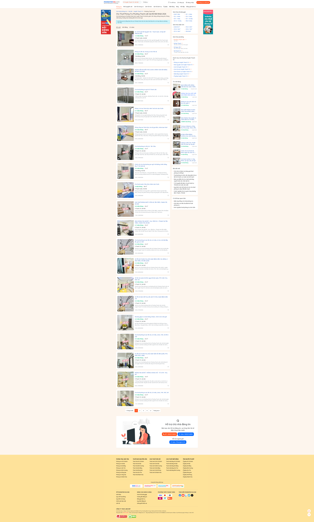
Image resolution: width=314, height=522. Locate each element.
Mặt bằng (171, 6)
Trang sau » (156, 410)
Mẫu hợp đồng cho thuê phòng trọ (183, 201)
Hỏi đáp (182, 6)
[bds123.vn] (136, 486)
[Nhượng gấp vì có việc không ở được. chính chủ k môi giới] (125, 322)
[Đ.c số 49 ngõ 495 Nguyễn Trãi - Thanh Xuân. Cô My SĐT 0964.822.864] (125, 38)
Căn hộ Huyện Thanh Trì (180, 67)
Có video (131, 27)
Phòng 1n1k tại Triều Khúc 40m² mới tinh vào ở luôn (149, 108)
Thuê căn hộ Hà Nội (154, 463)
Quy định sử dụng (120, 499)
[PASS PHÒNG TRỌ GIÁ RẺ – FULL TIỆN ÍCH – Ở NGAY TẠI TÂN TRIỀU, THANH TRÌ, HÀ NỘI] (125, 228)
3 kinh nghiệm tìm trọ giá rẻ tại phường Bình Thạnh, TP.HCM (185, 192)
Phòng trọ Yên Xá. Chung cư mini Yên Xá (146, 51)
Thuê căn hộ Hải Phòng (155, 470)
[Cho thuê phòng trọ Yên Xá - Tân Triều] (125, 152)
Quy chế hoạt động (121, 496)
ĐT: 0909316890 (170, 434)
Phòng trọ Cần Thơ (120, 468)
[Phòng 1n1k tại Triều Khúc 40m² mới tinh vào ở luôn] (125, 114)
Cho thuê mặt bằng (172, 459)
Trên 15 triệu (189, 21)
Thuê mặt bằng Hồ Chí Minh (173, 461)
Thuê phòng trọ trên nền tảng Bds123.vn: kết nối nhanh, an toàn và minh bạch (185, 176)
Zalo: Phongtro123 (178, 442)
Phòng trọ (119, 6)
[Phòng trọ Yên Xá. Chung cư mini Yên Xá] (125, 57)
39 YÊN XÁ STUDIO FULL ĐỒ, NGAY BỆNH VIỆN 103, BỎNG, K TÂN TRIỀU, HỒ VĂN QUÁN (151, 260)
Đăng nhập (191, 2)
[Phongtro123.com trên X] (189, 496)
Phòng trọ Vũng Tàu (121, 474)
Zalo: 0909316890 (187, 434)
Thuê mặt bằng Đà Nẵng (172, 466)
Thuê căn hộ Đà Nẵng (155, 468)
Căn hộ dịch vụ (157, 6)
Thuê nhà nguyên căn (140, 459)
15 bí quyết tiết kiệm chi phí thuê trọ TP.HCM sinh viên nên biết (184, 184)
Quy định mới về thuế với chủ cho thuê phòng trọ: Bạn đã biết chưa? (184, 188)
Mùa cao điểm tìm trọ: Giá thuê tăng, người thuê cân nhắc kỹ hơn (184, 180)
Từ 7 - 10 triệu (189, 18)
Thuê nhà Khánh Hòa (138, 474)
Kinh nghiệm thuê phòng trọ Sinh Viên (184, 207)
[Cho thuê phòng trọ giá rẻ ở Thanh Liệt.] (125, 95)
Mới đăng (125, 27)
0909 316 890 (125, 512)
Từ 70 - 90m (177, 31)
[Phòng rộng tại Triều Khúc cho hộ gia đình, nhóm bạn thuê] (125, 133)
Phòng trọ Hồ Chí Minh (121, 461)
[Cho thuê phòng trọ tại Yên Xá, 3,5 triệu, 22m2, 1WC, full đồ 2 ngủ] (125, 341)
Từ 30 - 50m (177, 29)
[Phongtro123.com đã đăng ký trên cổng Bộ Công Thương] (121, 516)
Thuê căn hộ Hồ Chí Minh (156, 461)
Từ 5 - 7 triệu (177, 18)
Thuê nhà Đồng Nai (137, 470)
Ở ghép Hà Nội (186, 463)
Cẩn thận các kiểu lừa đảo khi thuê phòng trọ (183, 204)
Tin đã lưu (173, 2)
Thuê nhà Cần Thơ (137, 472)
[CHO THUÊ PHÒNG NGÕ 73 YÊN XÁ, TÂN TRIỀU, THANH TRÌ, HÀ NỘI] (125, 209)
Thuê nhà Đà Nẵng (137, 468)
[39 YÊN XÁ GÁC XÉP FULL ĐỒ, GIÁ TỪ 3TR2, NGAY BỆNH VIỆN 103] (125, 303)
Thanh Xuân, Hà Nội (141, 38)
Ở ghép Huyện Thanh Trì (180, 76)
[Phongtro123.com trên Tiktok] (192, 496)
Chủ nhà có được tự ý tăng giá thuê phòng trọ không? (183, 172)
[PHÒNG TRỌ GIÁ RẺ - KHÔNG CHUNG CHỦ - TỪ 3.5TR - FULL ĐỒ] (125, 379)
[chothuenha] (150, 486)
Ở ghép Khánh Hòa (187, 477)
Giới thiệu (118, 494)
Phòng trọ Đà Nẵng (121, 466)
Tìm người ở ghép (188, 459)
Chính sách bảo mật (121, 501)
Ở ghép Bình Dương (188, 468)
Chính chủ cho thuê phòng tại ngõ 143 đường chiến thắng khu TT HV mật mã (151, 165)
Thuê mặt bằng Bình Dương (173, 470)
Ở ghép (165, 6)
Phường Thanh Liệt (179, 39)
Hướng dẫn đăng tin (142, 496)
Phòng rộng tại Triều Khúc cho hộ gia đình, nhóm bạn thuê (151, 127)
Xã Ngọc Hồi (177, 47)
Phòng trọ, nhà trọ (122, 459)
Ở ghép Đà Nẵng (187, 466)
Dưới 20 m (177, 27)
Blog (177, 6)
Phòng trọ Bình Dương (121, 470)
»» (150, 410)
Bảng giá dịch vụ (191, 6)
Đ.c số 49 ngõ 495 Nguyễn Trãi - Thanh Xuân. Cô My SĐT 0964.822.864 (150, 32)
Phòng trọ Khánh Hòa (121, 477)
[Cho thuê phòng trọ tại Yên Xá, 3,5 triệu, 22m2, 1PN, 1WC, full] (125, 398)
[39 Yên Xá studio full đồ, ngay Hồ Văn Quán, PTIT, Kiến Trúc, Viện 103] (125, 284)
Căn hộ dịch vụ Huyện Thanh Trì (183, 71)
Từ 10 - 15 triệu (177, 21)
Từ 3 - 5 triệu (189, 16)
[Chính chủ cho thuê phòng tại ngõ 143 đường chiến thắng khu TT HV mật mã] (125, 171)
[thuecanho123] (164, 486)
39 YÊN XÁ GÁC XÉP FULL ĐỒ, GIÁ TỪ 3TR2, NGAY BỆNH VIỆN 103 (151, 297)
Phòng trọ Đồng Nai (121, 472)
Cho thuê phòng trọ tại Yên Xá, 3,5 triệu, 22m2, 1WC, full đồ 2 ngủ (151, 335)
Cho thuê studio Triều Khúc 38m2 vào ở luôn (147, 184)
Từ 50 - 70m (189, 29)
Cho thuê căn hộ (155, 459)
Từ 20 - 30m (189, 27)
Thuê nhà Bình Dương (138, 466)
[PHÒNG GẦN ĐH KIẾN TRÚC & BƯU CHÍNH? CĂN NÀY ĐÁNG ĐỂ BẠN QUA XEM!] (125, 76)
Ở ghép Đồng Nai (187, 472)
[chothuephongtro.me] (177, 486)
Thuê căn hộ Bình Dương (156, 466)
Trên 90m (188, 31)
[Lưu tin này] (168, 45)
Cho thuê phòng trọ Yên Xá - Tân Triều (145, 146)
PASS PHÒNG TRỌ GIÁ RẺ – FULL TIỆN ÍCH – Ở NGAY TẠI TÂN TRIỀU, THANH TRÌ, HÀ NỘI (151, 222)
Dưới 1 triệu (177, 14)
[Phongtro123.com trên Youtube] (183, 496)
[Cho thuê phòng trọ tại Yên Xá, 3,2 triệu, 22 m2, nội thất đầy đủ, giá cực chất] (125, 247)
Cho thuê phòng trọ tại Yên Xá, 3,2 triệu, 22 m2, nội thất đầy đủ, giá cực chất (151, 241)
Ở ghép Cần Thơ (187, 470)
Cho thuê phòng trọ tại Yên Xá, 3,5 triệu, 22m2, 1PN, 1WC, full (152, 392)
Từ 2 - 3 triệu (177, 16)
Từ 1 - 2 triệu (189, 14)
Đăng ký (181, 2)
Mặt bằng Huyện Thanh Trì (181, 74)
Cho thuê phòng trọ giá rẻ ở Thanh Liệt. (146, 89)
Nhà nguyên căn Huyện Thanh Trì (183, 64)
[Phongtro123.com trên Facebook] (180, 496)
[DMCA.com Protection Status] (132, 516)
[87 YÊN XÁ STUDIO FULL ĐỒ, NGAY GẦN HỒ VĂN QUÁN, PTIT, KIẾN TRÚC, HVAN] (125, 360)
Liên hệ (118, 503)
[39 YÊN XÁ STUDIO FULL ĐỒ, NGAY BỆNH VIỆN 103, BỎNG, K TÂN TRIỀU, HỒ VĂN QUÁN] (125, 266)
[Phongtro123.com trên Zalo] (186, 496)
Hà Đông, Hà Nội (140, 56)
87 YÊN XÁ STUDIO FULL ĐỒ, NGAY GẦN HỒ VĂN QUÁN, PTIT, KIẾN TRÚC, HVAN (151, 354)
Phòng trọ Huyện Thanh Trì (181, 62)
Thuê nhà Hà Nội (137, 463)
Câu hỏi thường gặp (142, 494)
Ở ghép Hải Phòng (187, 474)
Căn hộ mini (148, 6)
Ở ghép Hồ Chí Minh (188, 461)
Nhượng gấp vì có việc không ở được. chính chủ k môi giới (151, 317)
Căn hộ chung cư (138, 6)
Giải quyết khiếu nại (142, 503)
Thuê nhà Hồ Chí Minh (138, 461)
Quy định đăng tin (141, 501)
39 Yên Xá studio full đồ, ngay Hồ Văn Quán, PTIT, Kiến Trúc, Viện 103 (151, 278)
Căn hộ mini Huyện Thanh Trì (182, 69)
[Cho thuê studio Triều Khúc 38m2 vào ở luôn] (125, 190)
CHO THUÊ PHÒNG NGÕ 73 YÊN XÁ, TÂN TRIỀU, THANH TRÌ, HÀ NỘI (151, 203)
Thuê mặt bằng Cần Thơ (172, 468)
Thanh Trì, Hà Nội (140, 94)
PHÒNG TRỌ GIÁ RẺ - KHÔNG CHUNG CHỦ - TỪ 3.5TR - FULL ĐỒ (151, 373)
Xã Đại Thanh (177, 43)
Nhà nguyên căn (127, 6)
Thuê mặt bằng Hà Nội (171, 463)
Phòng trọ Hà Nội (120, 463)
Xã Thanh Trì (177, 51)
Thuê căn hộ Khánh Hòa (155, 472)
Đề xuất (118, 27)
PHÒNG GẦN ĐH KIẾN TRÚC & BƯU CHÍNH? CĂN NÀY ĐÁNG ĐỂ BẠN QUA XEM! (151, 70)
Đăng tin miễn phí (204, 2)
